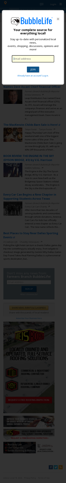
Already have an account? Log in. (33, 75)
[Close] (58, 19)
